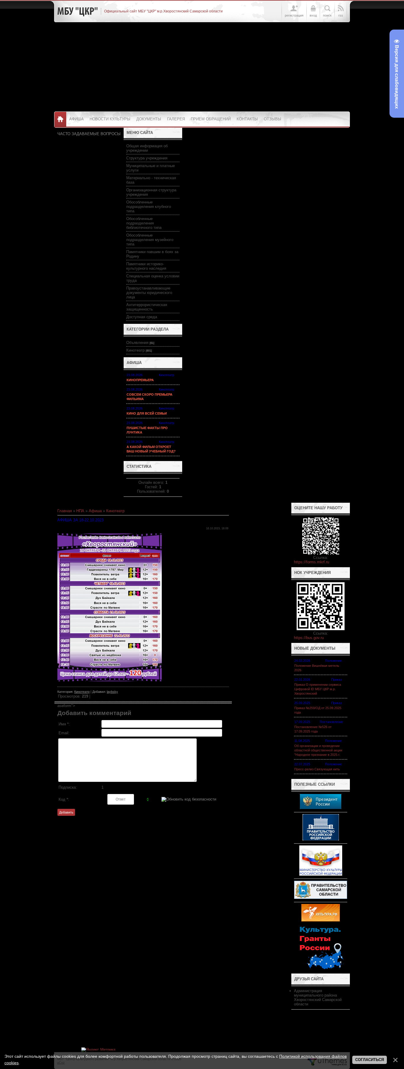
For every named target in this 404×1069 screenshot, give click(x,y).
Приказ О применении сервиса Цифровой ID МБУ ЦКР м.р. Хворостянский (317, 689)
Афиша (95, 511)
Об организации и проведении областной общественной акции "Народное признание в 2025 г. (318, 750)
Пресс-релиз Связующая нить (317, 769)
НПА (80, 511)
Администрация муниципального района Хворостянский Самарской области (318, 997)
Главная (64, 511)
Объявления (137, 342)
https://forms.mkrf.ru (311, 562)
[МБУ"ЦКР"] (77, 11)
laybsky (112, 691)
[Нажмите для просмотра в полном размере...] (109, 680)
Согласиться (369, 1059)
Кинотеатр (135, 350)
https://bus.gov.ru (309, 637)
